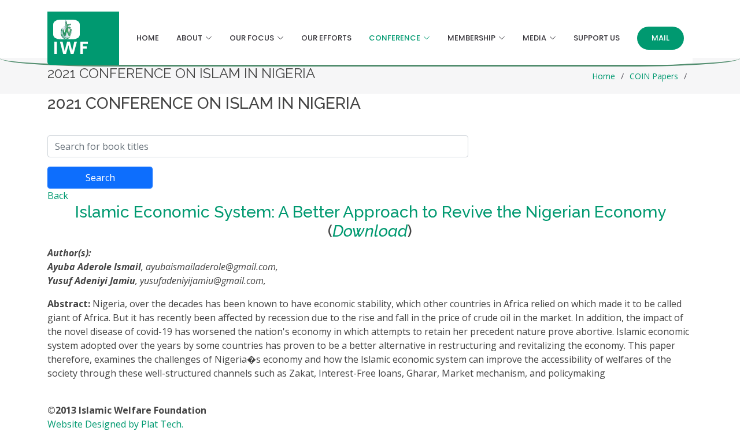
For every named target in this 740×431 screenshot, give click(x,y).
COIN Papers (654, 76)
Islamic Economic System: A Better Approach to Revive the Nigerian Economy (370, 212)
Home (147, 37)
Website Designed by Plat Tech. (115, 424)
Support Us (597, 37)
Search (100, 177)
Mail (660, 37)
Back (57, 195)
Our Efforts (326, 37)
